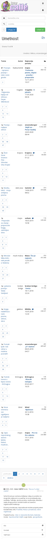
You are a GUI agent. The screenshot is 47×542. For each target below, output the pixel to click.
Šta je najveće (30, 257)
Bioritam (31, 515)
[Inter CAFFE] (14, 6)
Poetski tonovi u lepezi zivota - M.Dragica (6, 380)
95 (3, 142)
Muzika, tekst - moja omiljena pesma (5, 191)
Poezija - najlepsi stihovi (5, 127)
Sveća (27, 288)
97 (3, 145)
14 (7, 114)
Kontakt (6, 530)
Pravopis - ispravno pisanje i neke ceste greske (5, 73)
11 (3, 180)
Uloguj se (11, 30)
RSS (5, 526)
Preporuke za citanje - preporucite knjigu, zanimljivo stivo (5, 226)
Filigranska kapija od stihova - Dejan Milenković (5, 97)
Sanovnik (24, 515)
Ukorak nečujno (28, 380)
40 (3, 211)
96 (7, 142)
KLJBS (21, 517)
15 (3, 117)
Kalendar (37, 515)
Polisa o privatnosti (29, 510)
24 (3, 333)
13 (3, 114)
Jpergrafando (37, 517)
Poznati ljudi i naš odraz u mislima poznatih (5, 349)
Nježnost (29, 409)
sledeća (10, 478)
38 (3, 207)
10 (6, 177)
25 (7, 333)
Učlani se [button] (40, 30)
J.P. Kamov (29, 346)
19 (3, 275)
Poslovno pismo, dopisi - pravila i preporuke (30, 74)
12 (7, 396)
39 (7, 207)
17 (3, 457)
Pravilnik (19, 510)
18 (7, 457)
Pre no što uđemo (31, 434)
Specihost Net (14, 517)
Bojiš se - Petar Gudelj (30, 128)
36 (3, 366)
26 (3, 337)
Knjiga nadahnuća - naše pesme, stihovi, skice (6, 315)
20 (7, 275)
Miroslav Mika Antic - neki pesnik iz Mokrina (5, 259)
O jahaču (30, 91)
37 (7, 366)
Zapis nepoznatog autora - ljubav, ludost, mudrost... (5, 439)
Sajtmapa (7, 535)
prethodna (7, 474)
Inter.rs (17, 515)
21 (3, 278)
